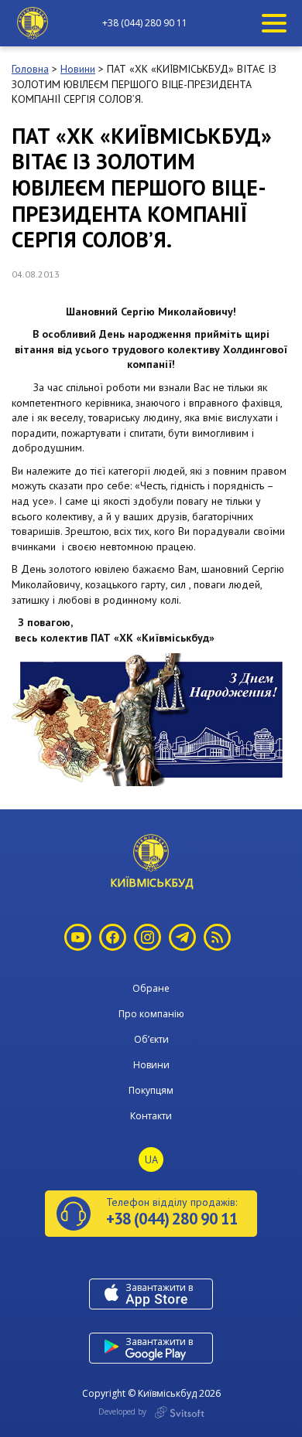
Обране (151, 988)
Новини (151, 1064)
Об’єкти (151, 1039)
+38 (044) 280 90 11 (144, 23)
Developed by (123, 1411)
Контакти (151, 1115)
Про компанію (151, 1013)
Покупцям (151, 1090)
